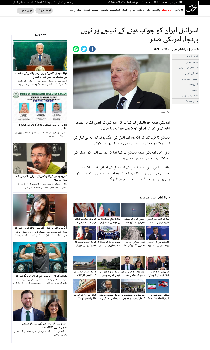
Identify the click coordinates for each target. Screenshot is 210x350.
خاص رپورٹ (192, 101)
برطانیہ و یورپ (136, 10)
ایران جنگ (167, 10)
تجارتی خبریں (191, 73)
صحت (95, 10)
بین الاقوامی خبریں (180, 49)
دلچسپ (104, 10)
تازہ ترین (178, 10)
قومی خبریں (192, 62)
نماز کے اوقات (158, 2)
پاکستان (156, 10)
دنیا (148, 10)
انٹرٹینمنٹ (115, 10)
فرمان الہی (173, 2)
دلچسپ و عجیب (189, 95)
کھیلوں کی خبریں (189, 79)
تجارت (87, 10)
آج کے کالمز (26, 11)
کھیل (124, 10)
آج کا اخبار (45, 11)
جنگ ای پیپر (75, 10)
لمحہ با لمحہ (192, 56)
